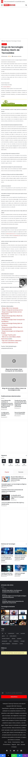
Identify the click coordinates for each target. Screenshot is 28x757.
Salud (18, 744)
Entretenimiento (7, 744)
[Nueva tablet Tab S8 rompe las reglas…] (23, 623)
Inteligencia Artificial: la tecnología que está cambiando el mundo (7, 558)
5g (2, 633)
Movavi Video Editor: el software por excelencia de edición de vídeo (18, 478)
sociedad (22, 641)
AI (5, 633)
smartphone (16, 641)
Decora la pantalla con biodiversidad (20, 413)
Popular (7, 472)
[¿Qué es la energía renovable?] (21, 568)
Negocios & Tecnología (11, 41)
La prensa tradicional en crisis (10, 342)
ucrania (21, 643)
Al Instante (14, 746)
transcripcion (15, 643)
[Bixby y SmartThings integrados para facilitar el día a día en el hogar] (14, 617)
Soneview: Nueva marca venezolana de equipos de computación (12, 490)
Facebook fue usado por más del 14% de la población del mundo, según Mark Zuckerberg (21, 403)
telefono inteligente (6, 643)
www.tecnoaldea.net (6, 86)
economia (23, 633)
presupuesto (4, 641)
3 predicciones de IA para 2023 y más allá (7, 574)
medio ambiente (13, 636)
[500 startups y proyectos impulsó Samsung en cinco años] (14, 623)
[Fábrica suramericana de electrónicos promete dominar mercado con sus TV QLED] (5, 623)
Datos (22, 742)
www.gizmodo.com (16, 235)
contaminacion (11, 633)
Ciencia (9, 742)
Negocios (14, 744)
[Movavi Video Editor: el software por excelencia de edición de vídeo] (6, 479)
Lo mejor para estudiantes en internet (5, 414)
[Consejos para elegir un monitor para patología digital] (5, 617)
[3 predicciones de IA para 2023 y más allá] (7, 568)
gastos (3, 636)
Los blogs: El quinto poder (9, 335)
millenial (13, 638)
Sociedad (23, 744)
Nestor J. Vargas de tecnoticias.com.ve (12, 310)
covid (17, 633)
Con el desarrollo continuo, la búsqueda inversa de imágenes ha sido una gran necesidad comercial (7, 404)
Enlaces (19, 41)
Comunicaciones (16, 742)
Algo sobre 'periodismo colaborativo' (11, 340)
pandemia (19, 638)
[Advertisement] (14, 22)
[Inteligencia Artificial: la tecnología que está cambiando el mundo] (7, 551)
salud (10, 641)
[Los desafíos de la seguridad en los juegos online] (6, 497)
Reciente (21, 472)
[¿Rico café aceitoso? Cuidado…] (5, 612)
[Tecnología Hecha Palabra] (10, 5)
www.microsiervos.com (10, 233)
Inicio (3, 41)
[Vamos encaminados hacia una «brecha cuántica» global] (21, 551)
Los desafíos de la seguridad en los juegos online (17, 497)
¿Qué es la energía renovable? (20, 574)
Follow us (3, 648)
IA (7, 636)
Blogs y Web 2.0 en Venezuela (10, 308)
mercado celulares (6, 638)
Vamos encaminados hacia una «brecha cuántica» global (21, 557)
